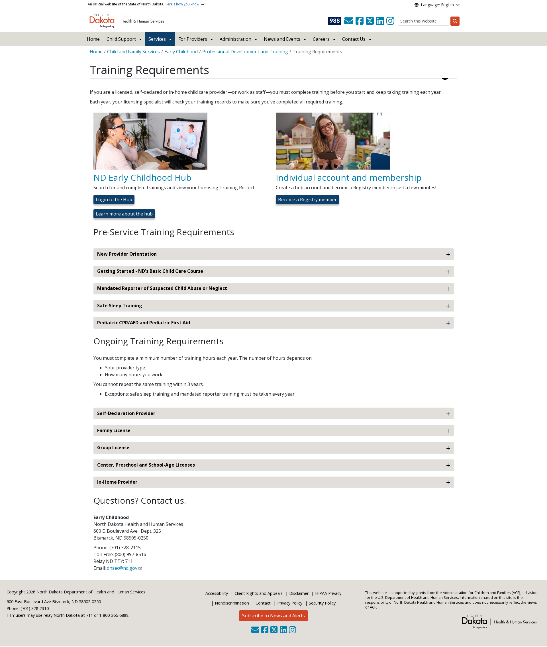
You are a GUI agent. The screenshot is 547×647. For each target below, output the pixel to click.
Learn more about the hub (124, 214)
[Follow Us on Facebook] (360, 21)
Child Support (121, 39)
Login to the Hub (114, 199)
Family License (113, 430)
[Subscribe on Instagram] (390, 21)
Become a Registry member (307, 199)
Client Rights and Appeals (258, 593)
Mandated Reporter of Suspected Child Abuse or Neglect (162, 288)
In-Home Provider (117, 482)
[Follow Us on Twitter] (370, 21)
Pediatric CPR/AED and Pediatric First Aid (143, 323)
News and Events (282, 39)
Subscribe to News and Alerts (273, 616)
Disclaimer (299, 593)
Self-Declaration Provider (126, 413)
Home (93, 39)
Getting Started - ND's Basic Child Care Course (150, 271)
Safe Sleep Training (119, 305)
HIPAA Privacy (328, 593)
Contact (263, 603)
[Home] (128, 20)
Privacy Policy (289, 603)
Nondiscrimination (232, 603)
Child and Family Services (133, 51)
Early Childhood (181, 51)
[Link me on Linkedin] (380, 21)
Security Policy (322, 603)
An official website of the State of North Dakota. (143, 4)
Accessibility (216, 593)
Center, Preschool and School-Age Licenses (146, 465)
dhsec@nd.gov (122, 568)
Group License (113, 447)
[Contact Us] (348, 21)
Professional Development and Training (245, 51)
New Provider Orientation (127, 254)
